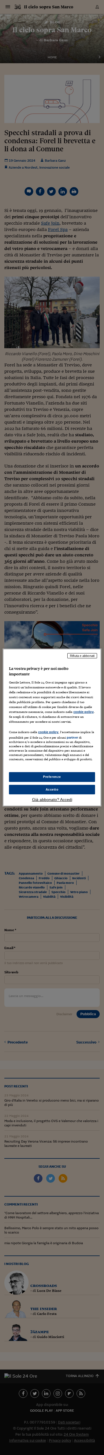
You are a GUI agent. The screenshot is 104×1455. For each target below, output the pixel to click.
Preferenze (52, 776)
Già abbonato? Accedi (52, 799)
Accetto (52, 789)
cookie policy (83, 711)
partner (72, 737)
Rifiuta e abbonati (82, 655)
